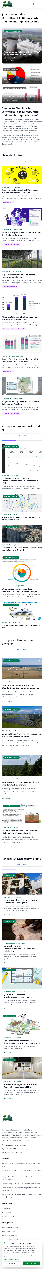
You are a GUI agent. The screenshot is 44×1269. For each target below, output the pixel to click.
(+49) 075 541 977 (11, 1149)
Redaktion (7, 1203)
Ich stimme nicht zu (12, 1263)
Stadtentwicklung (9, 875)
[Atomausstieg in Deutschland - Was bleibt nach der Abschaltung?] (22, 45)
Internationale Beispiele (10, 1239)
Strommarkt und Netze (11, 446)
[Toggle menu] (39, 4)
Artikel (5, 1158)
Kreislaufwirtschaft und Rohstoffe (15, 88)
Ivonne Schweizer (7, 314)
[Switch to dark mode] (34, 4)
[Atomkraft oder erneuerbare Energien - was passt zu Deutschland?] (22, 75)
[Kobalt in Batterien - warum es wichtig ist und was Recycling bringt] (22, 94)
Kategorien (7, 1222)
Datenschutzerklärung (11, 1259)
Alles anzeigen (22, 161)
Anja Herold (6, 271)
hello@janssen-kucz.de (13, 1152)
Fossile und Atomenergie (13, 31)
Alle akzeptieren (31, 1263)
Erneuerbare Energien (11, 69)
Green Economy (8, 202)
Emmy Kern (5, 187)
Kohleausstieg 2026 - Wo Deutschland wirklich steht (21, 1184)
